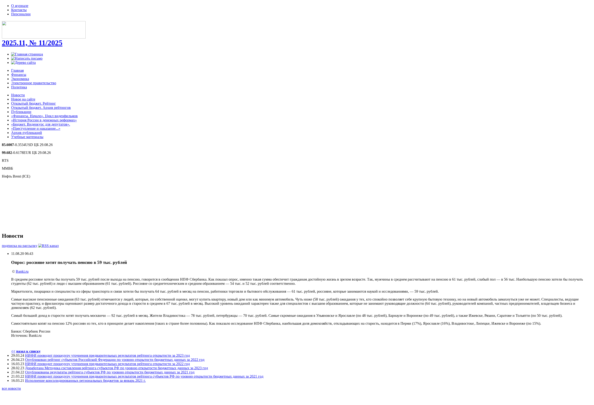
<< (13, 351)
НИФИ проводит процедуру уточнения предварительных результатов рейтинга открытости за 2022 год (107, 364)
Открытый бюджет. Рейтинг (33, 103)
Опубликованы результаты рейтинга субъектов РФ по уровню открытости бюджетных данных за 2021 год (109, 372)
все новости (11, 388)
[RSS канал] (48, 246)
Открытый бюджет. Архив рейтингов (41, 108)
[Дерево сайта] (23, 63)
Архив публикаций (26, 133)
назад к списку (28, 351)
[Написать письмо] (26, 58)
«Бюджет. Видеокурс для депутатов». (40, 124)
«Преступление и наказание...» (35, 128)
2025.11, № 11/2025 (32, 43)
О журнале (19, 6)
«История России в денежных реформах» (44, 120)
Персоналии (21, 14)
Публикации (21, 112)
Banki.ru (22, 271)
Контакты (19, 10)
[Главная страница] (27, 54)
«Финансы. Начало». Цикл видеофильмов (44, 116)
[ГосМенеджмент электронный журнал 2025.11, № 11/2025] (44, 36)
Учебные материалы (27, 137)
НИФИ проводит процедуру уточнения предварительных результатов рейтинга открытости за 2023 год (107, 355)
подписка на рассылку (19, 246)
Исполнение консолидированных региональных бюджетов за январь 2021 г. (85, 380)
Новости (18, 95)
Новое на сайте (23, 99)
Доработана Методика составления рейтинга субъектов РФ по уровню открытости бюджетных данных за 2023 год (116, 368)
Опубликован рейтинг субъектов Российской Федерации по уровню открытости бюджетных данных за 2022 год (114, 360)
